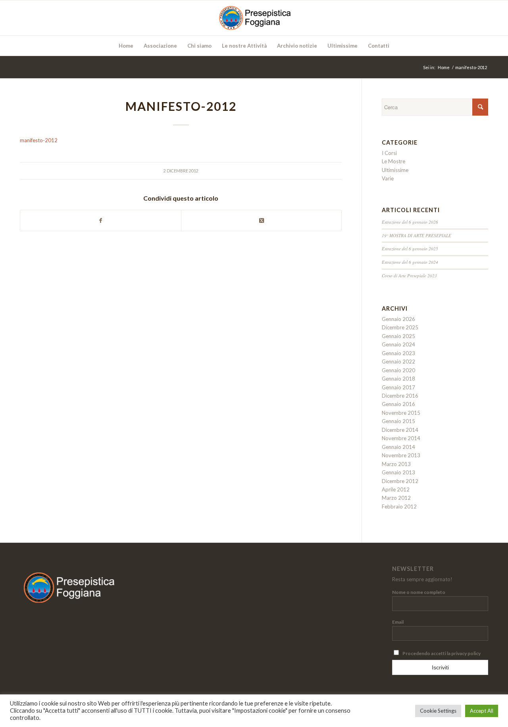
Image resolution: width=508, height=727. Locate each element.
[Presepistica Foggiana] (254, 17)
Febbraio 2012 (399, 506)
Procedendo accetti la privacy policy (441, 653)
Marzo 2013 (396, 464)
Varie (388, 178)
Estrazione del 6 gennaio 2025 (410, 248)
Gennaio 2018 (398, 378)
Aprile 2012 (396, 489)
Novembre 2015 (401, 413)
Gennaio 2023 (398, 353)
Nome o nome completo (418, 592)
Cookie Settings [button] (438, 711)
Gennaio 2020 (398, 370)
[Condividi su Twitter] (261, 220)
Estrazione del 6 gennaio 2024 (410, 262)
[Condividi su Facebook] (100, 220)
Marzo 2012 (396, 498)
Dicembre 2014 (400, 430)
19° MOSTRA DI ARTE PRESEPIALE (416, 235)
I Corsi (389, 153)
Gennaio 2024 (398, 344)
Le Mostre (393, 161)
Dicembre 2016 (400, 396)
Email (398, 622)
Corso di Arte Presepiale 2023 (409, 275)
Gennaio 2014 (398, 447)
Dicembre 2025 (400, 327)
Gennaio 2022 (398, 361)
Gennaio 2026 (398, 319)
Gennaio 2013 (398, 472)
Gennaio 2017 (398, 387)
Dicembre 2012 (400, 481)
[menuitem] (126, 46)
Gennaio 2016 (398, 404)
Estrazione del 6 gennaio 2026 (410, 222)
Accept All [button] (481, 711)
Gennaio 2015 (398, 421)
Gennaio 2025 (398, 336)
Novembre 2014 (401, 438)
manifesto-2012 (39, 140)
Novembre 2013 (401, 455)
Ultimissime (395, 170)
